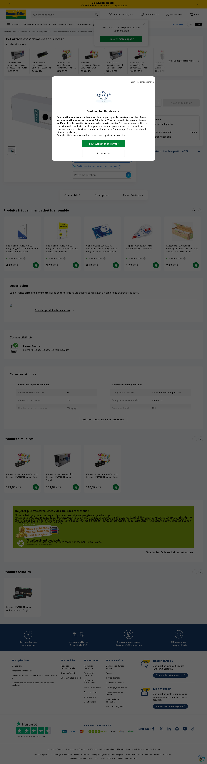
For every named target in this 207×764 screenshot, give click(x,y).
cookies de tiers (110, 123)
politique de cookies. (115, 135)
